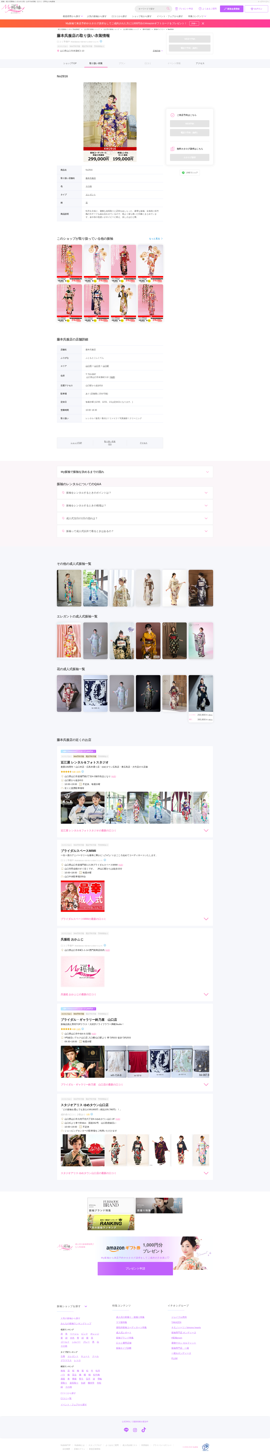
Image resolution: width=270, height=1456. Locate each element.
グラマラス (66, 1360)
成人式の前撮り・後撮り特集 (130, 1317)
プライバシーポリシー (162, 1445)
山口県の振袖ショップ (92, 29)
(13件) (78, 1029)
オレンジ (94, 1334)
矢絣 (83, 1383)
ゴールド (65, 1342)
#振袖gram (176, 1337)
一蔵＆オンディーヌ (181, 1353)
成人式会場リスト (130, 1445)
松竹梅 (96, 1375)
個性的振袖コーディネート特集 (131, 1327)
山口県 (89, 366)
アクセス (200, 63)
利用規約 (145, 1445)
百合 (74, 1375)
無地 (63, 1370)
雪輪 (100, 1379)
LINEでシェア (192, 173)
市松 (99, 1383)
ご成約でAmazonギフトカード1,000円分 (77, 751)
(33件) (78, 771)
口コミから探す (119, 16)
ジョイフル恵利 (179, 1317)
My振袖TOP (66, 1445)
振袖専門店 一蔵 (180, 1348)
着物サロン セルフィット (183, 1343)
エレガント (91, 194)
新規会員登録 (233, 9)
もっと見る (154, 238)
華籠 (74, 1379)
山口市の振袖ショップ (111, 29)
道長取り (74, 1383)
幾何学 (91, 1383)
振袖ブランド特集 (125, 1337)
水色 (72, 1338)
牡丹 (98, 1370)
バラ (63, 1375)
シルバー (76, 1342)
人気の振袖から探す (97, 16)
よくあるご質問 (209, 8)
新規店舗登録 (94, 1449)
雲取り (64, 1383)
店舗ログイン (79, 1449)
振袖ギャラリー (159, 29)
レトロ (77, 1360)
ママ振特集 (121, 1322)
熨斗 (81, 1379)
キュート (85, 1356)
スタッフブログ (95, 1445)
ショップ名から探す (142, 16)
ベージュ (74, 1334)
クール (95, 1356)
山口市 (97, 366)
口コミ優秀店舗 (123, 1343)
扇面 (63, 1379)
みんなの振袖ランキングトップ (76, 1323)
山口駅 (106, 366)
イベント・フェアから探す (170, 16)
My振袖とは (80, 1445)
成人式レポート (123, 1332)
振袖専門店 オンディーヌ (183, 1332)
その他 (89, 186)
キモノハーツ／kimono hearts (186, 1327)
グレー (86, 1342)
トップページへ (263, 1)
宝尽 (88, 1379)
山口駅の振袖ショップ (131, 29)
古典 (63, 1356)
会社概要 (66, 1449)
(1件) (88, 1114)
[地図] (112, 377)
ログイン (258, 9)
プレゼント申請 (186, 8)
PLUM (174, 1358)
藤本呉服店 (146, 29)
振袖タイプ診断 (123, 1348)
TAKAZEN (176, 1322)
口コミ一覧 (66, 1398)
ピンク (84, 1334)
